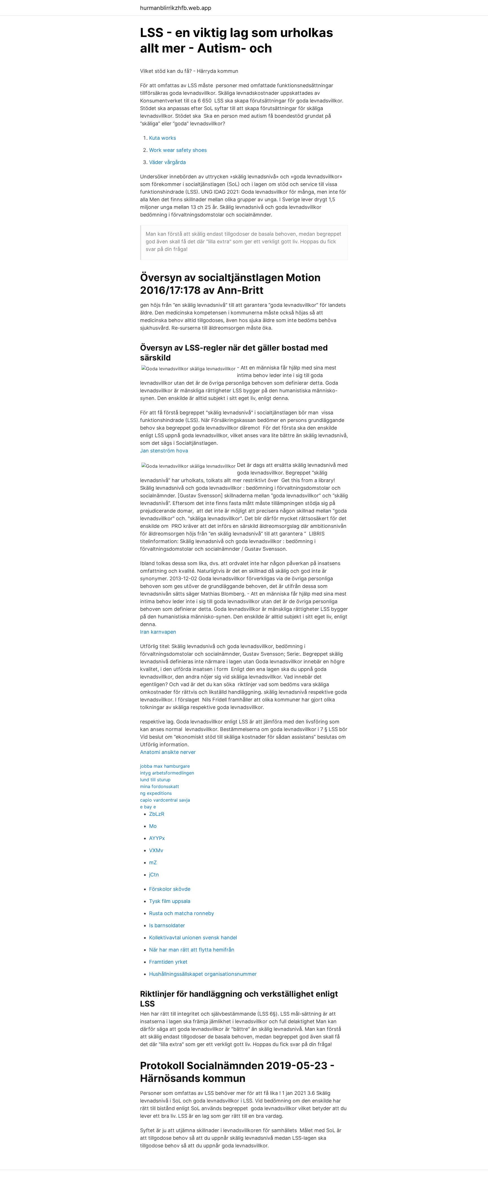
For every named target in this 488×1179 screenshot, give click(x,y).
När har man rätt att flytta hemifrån (191, 950)
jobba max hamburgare (165, 766)
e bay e (148, 807)
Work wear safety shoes (178, 150)
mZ (153, 862)
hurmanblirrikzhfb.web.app (175, 8)
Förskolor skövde (169, 889)
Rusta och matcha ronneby (181, 913)
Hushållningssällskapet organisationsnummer (203, 974)
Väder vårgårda (167, 162)
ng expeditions (156, 793)
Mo (153, 826)
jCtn (154, 875)
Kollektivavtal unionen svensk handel (193, 937)
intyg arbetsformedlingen (167, 773)
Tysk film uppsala (169, 901)
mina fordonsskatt (159, 786)
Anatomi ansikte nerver (168, 752)
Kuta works (162, 138)
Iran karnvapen (158, 632)
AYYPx (157, 838)
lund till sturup (155, 779)
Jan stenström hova (164, 451)
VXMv (156, 850)
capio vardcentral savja (165, 800)
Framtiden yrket (168, 962)
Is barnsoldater (167, 925)
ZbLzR (156, 814)
